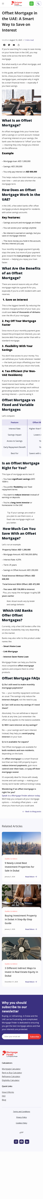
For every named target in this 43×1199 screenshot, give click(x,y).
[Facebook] (4, 45)
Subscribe (34, 1036)
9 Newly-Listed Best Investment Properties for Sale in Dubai (19, 866)
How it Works (8, 1092)
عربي (21, 1132)
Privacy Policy (21, 1117)
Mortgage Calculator (11, 1069)
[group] (21, 155)
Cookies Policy (21, 1123)
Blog (4, 1100)
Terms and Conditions (21, 1111)
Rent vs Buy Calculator (12, 1072)
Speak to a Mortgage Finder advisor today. (21, 795)
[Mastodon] (9, 45)
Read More (29, 877)
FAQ (3, 1096)
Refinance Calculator (11, 1076)
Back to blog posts (33, 811)
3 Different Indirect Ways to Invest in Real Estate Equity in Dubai (21, 972)
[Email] (13, 45)
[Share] (18, 45)
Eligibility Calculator (10, 1080)
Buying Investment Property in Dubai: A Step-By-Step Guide (21, 919)
